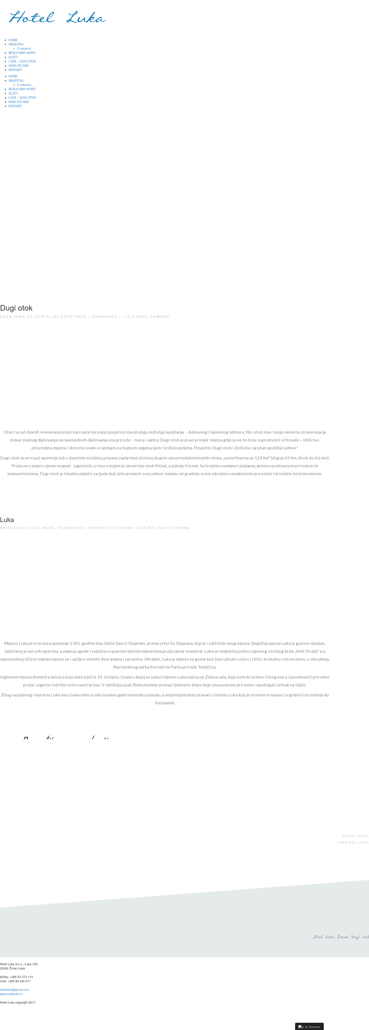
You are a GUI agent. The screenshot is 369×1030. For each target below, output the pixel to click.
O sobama (24, 48)
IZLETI (13, 57)
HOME (13, 40)
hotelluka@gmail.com (14, 989)
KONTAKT (15, 70)
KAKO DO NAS (19, 65)
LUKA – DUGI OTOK (22, 61)
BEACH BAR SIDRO (22, 53)
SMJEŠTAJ (16, 44)
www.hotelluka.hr (11, 994)
